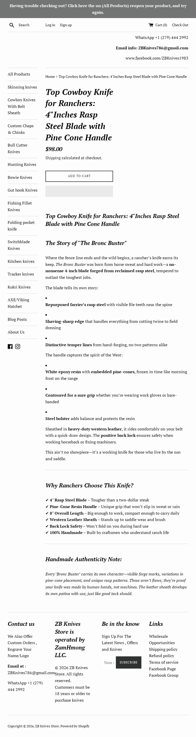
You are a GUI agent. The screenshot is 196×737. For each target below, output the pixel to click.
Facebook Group (163, 675)
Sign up (66, 24)
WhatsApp (145, 37)
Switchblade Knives (19, 245)
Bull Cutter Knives (18, 148)
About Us (16, 332)
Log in (50, 24)
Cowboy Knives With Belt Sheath (21, 106)
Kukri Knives (19, 287)
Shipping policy (163, 649)
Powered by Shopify (75, 726)
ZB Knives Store (47, 726)
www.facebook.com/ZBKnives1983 (157, 58)
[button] (79, 191)
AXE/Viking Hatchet (18, 303)
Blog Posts (17, 319)
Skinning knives (22, 87)
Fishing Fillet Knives (20, 206)
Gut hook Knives (23, 190)
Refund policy (161, 655)
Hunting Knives (22, 164)
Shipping (53, 157)
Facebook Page (162, 669)
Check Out (180, 24)
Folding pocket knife (21, 226)
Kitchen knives (21, 261)
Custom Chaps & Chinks (21, 129)
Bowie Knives (20, 177)
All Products (19, 74)
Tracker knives (21, 274)
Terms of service (163, 662)
